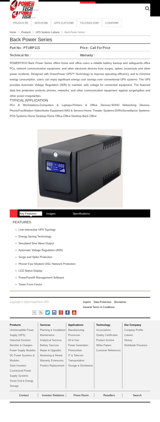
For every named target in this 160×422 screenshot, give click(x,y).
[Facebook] (67, 312)
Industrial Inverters (20, 340)
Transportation (76, 360)
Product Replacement (52, 365)
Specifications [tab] (81, 213)
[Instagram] (54, 312)
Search (137, 395)
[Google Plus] (61, 312)
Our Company (132, 324)
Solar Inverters (18, 365)
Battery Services (49, 345)
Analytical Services (51, 340)
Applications (75, 324)
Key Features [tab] (28, 213)
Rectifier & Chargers (21, 345)
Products (26, 32)
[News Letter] (34, 312)
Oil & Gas (73, 340)
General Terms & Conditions (99, 307)
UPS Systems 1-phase (48, 32)
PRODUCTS (20, 22)
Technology (103, 324)
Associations (103, 330)
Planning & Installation (52, 330)
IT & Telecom (75, 355)
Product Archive (105, 340)
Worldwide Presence (135, 345)
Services (45, 324)
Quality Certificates (107, 335)
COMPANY (112, 22)
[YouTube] (74, 312)
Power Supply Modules (23, 350)
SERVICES (41, 22)
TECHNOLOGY (89, 22)
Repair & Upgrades (50, 350)
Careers (128, 335)
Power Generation (78, 345)
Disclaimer (120, 302)
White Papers (103, 345)
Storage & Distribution (80, 365)
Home (13, 32)
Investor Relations (53, 395)
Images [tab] (50, 213)
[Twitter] (48, 312)
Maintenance (47, 335)
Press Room (81, 395)
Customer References (108, 350)
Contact (24, 395)
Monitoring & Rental (51, 355)
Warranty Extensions (52, 360)
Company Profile (133, 330)
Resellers (109, 395)
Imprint (87, 302)
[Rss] (41, 312)
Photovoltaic (75, 350)
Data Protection (102, 302)
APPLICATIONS (64, 22)
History (128, 340)
